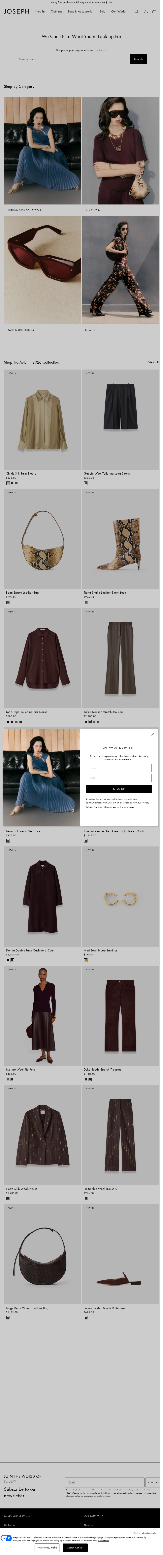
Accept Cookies (75, 1547)
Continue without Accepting (145, 1533)
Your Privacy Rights (47, 1547)
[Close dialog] (153, 734)
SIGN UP (118, 789)
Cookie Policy (103, 1540)
